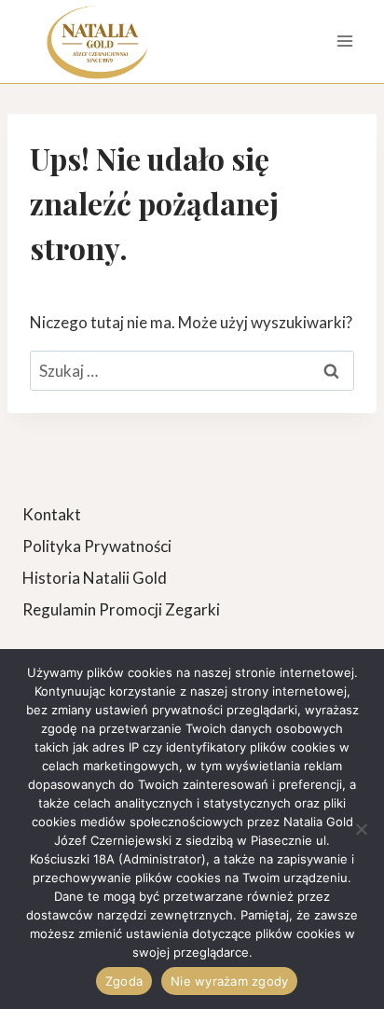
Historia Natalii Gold (94, 577)
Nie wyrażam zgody (229, 981)
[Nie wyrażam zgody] (360, 829)
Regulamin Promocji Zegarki (121, 609)
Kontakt (51, 514)
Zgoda (124, 981)
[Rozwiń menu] (344, 41)
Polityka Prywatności (96, 546)
